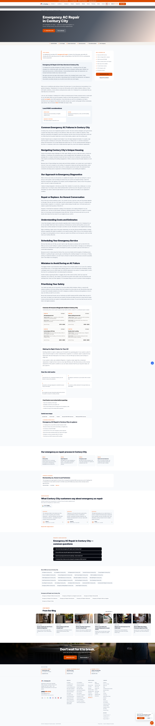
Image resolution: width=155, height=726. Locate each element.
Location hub (44, 416)
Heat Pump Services (70, 690)
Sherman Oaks (91, 689)
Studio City (97, 688)
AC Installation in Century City (60, 572)
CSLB (57, 102)
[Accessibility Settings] (152, 363)
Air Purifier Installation (81, 694)
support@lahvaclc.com (45, 693)
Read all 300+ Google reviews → (47, 526)
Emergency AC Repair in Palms (48, 601)
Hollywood (90, 682)
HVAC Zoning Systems (81, 702)
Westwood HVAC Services (81, 416)
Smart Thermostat (70, 699)
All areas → (90, 697)
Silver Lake (97, 686)
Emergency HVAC (80, 696)
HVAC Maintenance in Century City (64, 577)
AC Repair (68, 682)
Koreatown (97, 695)
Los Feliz (89, 686)
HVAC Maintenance (70, 696)
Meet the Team (106, 683)
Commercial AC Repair (81, 697)
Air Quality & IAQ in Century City (74, 582)
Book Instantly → (84, 657)
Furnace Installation (80, 685)
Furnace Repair (69, 685)
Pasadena (90, 692)
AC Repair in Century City (47, 572)
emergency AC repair (63, 54)
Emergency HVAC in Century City (48, 585)
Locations (59, 3)
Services (53, 3)
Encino (96, 689)
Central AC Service (80, 683)
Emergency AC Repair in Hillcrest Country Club (51, 595)
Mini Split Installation (71, 688)
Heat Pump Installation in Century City (65, 580)
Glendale (96, 692)
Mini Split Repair (80, 688)
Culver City (90, 695)
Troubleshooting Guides (107, 688)
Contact (103, 3)
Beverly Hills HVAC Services (67, 416)
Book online (122, 3)
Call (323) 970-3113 (104, 74)
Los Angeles (47, 99)
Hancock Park (97, 685)
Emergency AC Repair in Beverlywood (67, 598)
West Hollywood (97, 683)
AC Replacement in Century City (74, 572)
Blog (104, 687)
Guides (98, 3)
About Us (105, 685)
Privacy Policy (105, 710)
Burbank (89, 688)
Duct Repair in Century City (47, 582)
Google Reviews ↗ (106, 714)
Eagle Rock (90, 694)
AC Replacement (70, 683)
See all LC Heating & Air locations (108, 723)
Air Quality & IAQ (70, 694)
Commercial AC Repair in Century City (105, 582)
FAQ (104, 691)
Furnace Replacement (71, 687)
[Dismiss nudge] (152, 713)
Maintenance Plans (106, 696)
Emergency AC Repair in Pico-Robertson (49, 598)
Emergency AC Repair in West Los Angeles (101, 598)
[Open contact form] (152, 723)
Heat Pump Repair (70, 691)
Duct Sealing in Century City (60, 582)
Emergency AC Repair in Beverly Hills (91, 595)
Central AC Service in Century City (89, 572)
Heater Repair (79, 687)
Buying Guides (106, 690)
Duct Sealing (79, 693)
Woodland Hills (91, 691)
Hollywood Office (106, 704)
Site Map (105, 708)
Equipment (78, 3)
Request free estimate (104, 77)
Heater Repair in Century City (81, 585)
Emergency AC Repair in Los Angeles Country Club (71, 595)
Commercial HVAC (70, 697)
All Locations (105, 702)
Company (66, 3)
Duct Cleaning (79, 691)
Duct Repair (69, 693)
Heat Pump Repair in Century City (81, 580)
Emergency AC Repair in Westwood (83, 598)
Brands (88, 3)
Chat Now (141, 718)
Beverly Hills (90, 685)
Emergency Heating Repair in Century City (65, 585)
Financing (93, 3)
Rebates (83, 3)
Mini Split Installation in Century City (80, 577)
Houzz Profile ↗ (106, 718)
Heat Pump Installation (81, 690)
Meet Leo (57, 485)
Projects (72, 3)
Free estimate (61, 30)
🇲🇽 (109, 4)
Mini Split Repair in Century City (96, 577)
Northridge (97, 691)
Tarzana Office (106, 705)
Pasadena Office (106, 707)
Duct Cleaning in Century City (95, 580)
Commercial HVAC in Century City (88, 582)
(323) (114, 3)
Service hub (52, 416)
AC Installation (79, 682)
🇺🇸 (106, 4)
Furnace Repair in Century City (104, 572)
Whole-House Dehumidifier (69, 703)
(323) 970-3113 (49, 30)
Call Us (148, 718)
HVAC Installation (80, 699)
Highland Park (97, 694)
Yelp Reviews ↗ (106, 716)
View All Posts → (109, 611)
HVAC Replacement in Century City (48, 577)
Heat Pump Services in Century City (49, 580)
